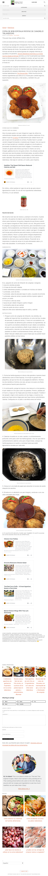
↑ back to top (24, 871)
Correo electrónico (6, 734)
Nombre (4, 729)
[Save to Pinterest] (1, 439)
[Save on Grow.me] (1, 445)
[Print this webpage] (1, 442)
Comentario (5, 714)
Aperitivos (11, 27)
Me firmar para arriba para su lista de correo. (12, 727)
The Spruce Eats (22, 73)
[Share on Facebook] (1, 433)
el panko (15, 137)
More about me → (24, 788)
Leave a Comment (16, 35)
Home (4, 27)
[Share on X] (1, 436)
